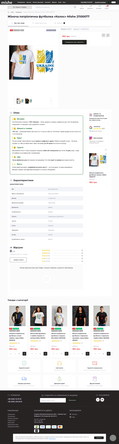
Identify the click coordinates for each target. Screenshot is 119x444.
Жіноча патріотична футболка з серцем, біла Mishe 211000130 (58, 336)
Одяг (12, 12)
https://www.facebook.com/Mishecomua (102, 400)
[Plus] (19, 353)
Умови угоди (11, 420)
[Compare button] (108, 35)
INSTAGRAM (98, 138)
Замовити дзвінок (100, 2)
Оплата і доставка (38, 2)
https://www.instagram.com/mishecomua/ (98, 400)
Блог (64, 2)
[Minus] (11, 353)
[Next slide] (51, 101)
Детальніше (52, 438)
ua (114, 2)
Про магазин (11, 416)
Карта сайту (11, 422)
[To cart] (24, 353)
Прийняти (98, 437)
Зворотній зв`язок (13, 424)
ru (110, 2)
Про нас (28, 2)
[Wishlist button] (103, 35)
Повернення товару (13, 426)
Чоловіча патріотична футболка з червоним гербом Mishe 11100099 (101, 336)
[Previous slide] (15, 101)
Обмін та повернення (98, 115)
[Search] (75, 7)
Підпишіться (72, 400)
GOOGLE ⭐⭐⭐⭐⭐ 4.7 (99, 127)
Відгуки (54, 2)
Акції (59, 2)
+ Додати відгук (18, 260)
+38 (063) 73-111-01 (14, 399)
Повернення (21, 2)
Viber (73, 417)
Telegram (74, 414)
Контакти (47, 2)
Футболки (19, 12)
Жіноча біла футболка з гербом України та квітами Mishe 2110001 (38, 336)
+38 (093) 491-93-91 (15, 401)
